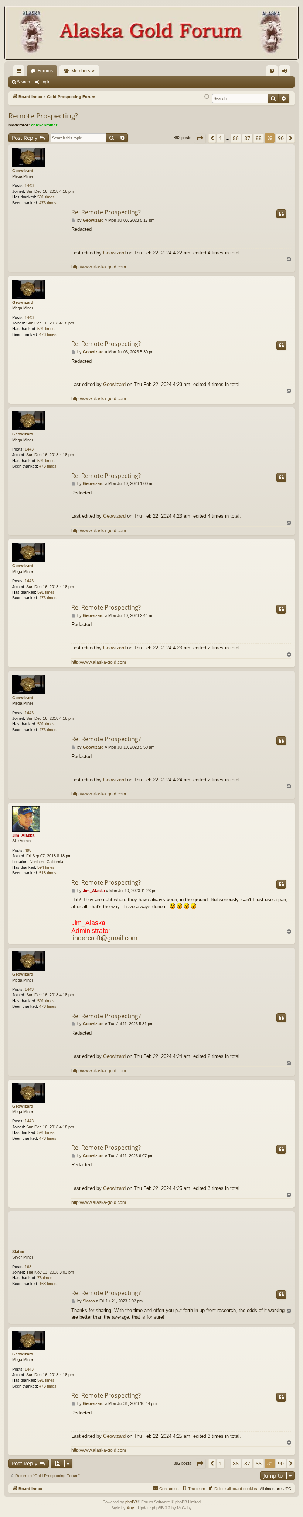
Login (45, 82)
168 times (48, 1283)
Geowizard (22, 171)
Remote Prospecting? (43, 116)
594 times (46, 867)
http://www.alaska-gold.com (98, 267)
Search (23, 82)
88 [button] (259, 138)
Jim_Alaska (23, 835)
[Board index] (151, 33)
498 (28, 850)
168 (28, 1266)
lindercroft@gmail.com (104, 938)
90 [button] (281, 138)
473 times (48, 203)
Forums (45, 70)
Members (80, 70)
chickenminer (44, 125)
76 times (44, 1277)
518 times (48, 873)
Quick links (20, 72)
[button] (199, 138)
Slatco (18, 1251)
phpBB (131, 1502)
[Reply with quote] (281, 213)
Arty (130, 1508)
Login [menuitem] (286, 72)
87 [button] (247, 138)
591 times (46, 197)
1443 (29, 185)
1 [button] (220, 138)
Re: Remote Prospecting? (106, 212)
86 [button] (236, 138)
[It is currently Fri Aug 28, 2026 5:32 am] (206, 97)
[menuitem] (272, 70)
